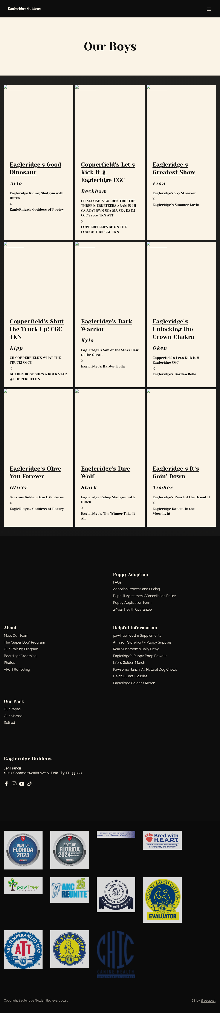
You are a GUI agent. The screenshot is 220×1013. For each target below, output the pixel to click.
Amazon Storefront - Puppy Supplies (142, 642)
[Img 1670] (69, 949)
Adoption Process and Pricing (136, 589)
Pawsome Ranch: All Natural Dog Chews (145, 669)
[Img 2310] (69, 850)
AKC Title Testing (17, 669)
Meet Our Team (16, 635)
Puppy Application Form (132, 603)
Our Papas (12, 709)
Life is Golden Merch (129, 663)
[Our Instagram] (14, 783)
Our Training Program (21, 649)
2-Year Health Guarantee (132, 609)
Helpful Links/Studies (130, 676)
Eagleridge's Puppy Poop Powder (140, 656)
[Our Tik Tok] (29, 783)
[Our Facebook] (6, 783)
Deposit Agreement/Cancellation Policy (144, 596)
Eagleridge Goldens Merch (134, 683)
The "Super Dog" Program (24, 642)
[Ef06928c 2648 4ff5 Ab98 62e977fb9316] (23, 885)
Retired (9, 723)
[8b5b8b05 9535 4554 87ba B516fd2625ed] (69, 890)
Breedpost (208, 1000)
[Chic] (116, 954)
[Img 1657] (162, 900)
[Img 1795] (23, 949)
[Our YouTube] (21, 783)
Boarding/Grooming (20, 656)
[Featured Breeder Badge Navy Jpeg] (116, 894)
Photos (9, 663)
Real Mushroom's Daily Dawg (136, 649)
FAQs (117, 582)
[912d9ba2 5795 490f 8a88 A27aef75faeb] (162, 840)
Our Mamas (13, 716)
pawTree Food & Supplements (137, 635)
